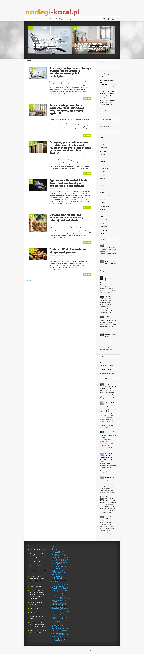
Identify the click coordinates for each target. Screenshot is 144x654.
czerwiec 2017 (104, 220)
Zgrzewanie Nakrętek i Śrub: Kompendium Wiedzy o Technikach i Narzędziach (69, 183)
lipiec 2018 (103, 199)
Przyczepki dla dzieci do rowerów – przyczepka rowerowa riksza (36, 556)
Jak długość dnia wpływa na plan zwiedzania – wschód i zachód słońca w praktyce (108, 74)
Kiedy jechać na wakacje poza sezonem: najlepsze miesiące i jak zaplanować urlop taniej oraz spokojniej (108, 406)
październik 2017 (105, 206)
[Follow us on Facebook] (108, 18)
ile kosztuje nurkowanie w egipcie (58, 580)
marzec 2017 (103, 230)
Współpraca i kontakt (37, 19)
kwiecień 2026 (104, 147)
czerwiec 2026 (104, 141)
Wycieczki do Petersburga (60, 635)
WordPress (116, 650)
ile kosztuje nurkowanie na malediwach (58, 575)
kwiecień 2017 (104, 226)
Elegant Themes (100, 650)
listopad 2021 (104, 168)
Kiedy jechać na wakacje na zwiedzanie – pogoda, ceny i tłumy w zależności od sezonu (108, 457)
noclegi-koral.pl (45, 50)
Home (28, 19)
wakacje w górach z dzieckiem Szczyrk (58, 619)
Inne (47, 19)
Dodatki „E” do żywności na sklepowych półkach (68, 251)
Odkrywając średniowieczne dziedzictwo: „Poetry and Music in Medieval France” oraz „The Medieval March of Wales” (70, 148)
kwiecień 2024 (104, 154)
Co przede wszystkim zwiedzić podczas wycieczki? (108, 386)
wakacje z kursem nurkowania (57, 623)
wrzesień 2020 (104, 192)
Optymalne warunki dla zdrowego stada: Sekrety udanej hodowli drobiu (66, 217)
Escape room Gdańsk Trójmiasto (61, 555)
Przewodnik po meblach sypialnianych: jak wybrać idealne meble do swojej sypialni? (94, 46)
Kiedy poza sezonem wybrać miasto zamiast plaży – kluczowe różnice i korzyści (108, 102)
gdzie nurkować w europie (59, 558)
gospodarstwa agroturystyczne (59, 559)
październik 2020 (105, 189)
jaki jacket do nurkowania (59, 591)
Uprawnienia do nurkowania (56, 616)
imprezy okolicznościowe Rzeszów (59, 582)
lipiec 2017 (103, 216)
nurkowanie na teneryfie (59, 602)
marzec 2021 (103, 175)
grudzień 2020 (104, 182)
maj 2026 (103, 144)
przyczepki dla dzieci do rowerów (59, 608)
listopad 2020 (104, 185)
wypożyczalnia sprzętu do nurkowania (59, 638)
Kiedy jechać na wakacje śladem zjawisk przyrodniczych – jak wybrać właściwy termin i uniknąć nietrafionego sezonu (108, 84)
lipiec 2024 (103, 151)
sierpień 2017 (103, 213)
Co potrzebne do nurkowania (57, 553)
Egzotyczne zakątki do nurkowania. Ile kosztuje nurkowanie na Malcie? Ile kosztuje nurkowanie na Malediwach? (37, 594)
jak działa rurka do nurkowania (60, 585)
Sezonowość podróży (56, 19)
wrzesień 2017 (104, 209)
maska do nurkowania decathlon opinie (59, 595)
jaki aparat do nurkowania (60, 589)
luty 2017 (102, 233)
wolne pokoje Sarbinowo (57, 634)
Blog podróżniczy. (110, 477)
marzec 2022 (104, 165)
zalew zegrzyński (55, 640)
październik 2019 (105, 195)
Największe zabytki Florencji (37, 549)
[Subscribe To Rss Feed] (113, 18)
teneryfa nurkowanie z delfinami (57, 614)
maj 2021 (102, 171)
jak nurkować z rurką (56, 593)
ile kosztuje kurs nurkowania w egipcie (58, 568)
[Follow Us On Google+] (117, 18)
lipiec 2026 (103, 137)
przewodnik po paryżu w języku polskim (59, 606)
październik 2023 (105, 161)
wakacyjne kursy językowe (59, 629)
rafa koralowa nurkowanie (58, 609)
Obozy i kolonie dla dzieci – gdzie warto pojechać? (108, 263)
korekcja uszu (104, 425)
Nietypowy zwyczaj (35, 586)
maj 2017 (102, 223)
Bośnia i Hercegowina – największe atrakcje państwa (108, 318)
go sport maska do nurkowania (59, 561)
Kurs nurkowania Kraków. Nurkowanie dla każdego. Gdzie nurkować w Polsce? (37, 564)
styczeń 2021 (104, 178)
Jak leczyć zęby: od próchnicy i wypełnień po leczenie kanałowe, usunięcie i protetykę (50, 43)
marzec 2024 (104, 158)
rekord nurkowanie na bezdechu (60, 612)
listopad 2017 (104, 202)
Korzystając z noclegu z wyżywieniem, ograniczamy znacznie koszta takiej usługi (38, 624)
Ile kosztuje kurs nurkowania (59, 564)
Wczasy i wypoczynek (69, 19)
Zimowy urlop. (34, 608)
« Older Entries (28, 280)
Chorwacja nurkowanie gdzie (59, 550)
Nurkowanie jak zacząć (59, 601)
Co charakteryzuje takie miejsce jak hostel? (107, 518)
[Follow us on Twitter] (104, 18)
